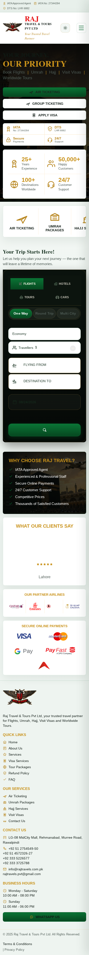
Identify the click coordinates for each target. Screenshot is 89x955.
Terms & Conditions (17, 944)
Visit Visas (16, 815)
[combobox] (44, 365)
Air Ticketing (47, 92)
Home (13, 742)
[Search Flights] (44, 430)
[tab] (26, 283)
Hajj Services (18, 808)
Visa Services (19, 761)
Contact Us (17, 821)
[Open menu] (81, 28)
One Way (21, 313)
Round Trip (44, 313)
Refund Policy (19, 773)
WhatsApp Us (48, 917)
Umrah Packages (21, 802)
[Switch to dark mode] (65, 28)
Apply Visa (47, 115)
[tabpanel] (44, 371)
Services (15, 754)
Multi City (68, 313)
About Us (15, 748)
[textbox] (37, 364)
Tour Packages (20, 767)
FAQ (12, 779)
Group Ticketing (47, 103)
